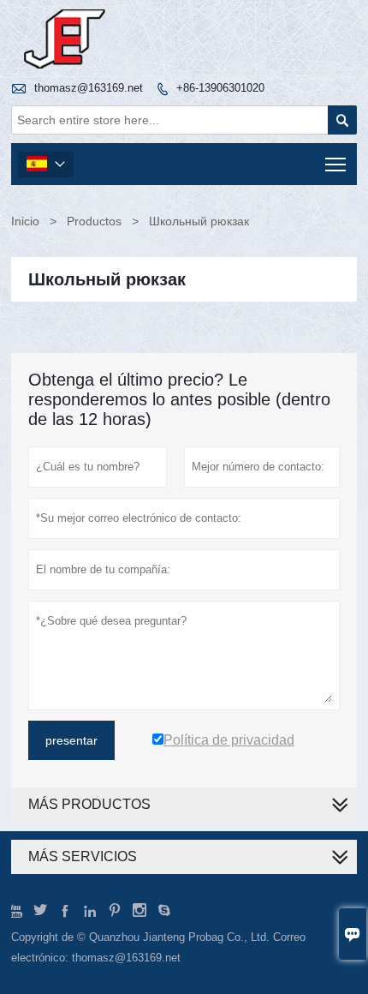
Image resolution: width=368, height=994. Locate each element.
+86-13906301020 (220, 87)
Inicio (25, 221)
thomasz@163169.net (88, 87)
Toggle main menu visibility (335, 164)
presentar (71, 740)
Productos (94, 221)
